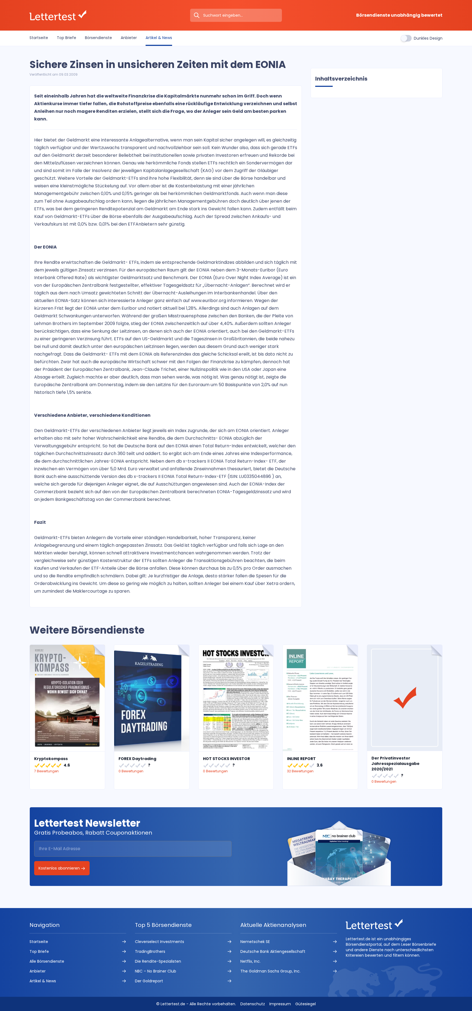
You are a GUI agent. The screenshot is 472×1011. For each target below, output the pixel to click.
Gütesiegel (305, 1004)
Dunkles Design (428, 38)
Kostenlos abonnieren (60, 868)
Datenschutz (252, 1004)
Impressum (280, 1004)
